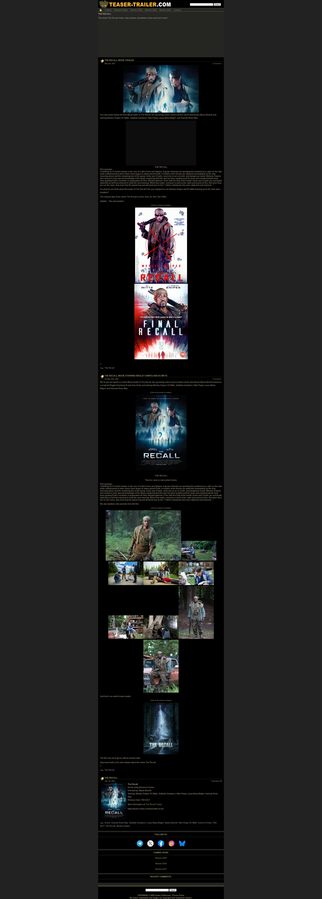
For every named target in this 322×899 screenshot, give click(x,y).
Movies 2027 (165, 10)
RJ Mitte (193, 823)
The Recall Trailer (154, 804)
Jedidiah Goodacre (137, 823)
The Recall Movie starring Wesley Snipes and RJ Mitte (136, 376)
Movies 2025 (136, 10)
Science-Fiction (205, 823)
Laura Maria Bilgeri (155, 823)
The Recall (109, 368)
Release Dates (121, 10)
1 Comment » (217, 63)
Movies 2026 (151, 10)
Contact (177, 10)
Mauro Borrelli (171, 823)
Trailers (108, 10)
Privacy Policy (178, 895)
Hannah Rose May (119, 823)
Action (107, 823)
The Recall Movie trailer (119, 60)
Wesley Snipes (123, 826)
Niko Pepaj (183, 823)
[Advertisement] (161, 38)
